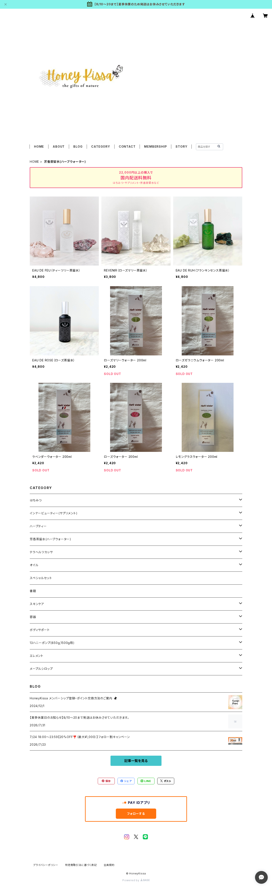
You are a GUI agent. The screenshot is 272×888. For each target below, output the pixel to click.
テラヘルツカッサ (41, 552)
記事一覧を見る (136, 761)
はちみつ (36, 500)
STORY (181, 146)
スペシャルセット (41, 578)
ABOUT (59, 146)
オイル (34, 565)
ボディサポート (40, 630)
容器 (33, 617)
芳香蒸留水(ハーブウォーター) (50, 539)
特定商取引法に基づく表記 (81, 865)
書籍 (33, 591)
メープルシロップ (41, 668)
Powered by (131, 880)
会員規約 (109, 865)
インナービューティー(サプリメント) (53, 513)
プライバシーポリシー (45, 865)
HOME (39, 146)
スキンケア (37, 604)
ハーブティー (38, 526)
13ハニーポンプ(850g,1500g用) (52, 643)
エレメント (36, 656)
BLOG (77, 146)
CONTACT (127, 146)
